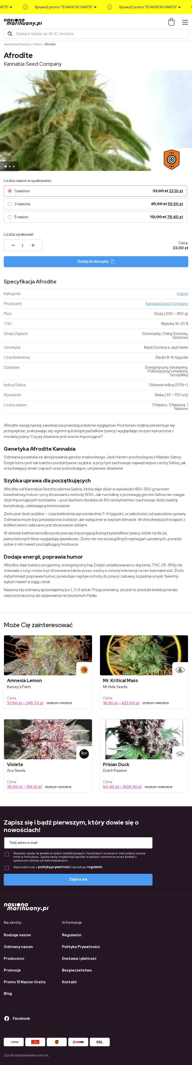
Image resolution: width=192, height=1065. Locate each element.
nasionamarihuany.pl (17, 44)
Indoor (38, 44)
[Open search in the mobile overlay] (96, 34)
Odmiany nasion (18, 947)
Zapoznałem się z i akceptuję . (58, 867)
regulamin (94, 867)
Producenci (14, 958)
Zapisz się (78, 879)
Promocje (12, 970)
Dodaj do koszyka (93, 261)
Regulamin (72, 935)
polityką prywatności (54, 867)
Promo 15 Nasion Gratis (25, 982)
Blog (8, 993)
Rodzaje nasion (17, 935)
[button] (6, 166)
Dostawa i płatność (79, 958)
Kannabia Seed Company (33, 63)
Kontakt (69, 982)
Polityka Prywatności (81, 947)
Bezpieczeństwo (77, 970)
